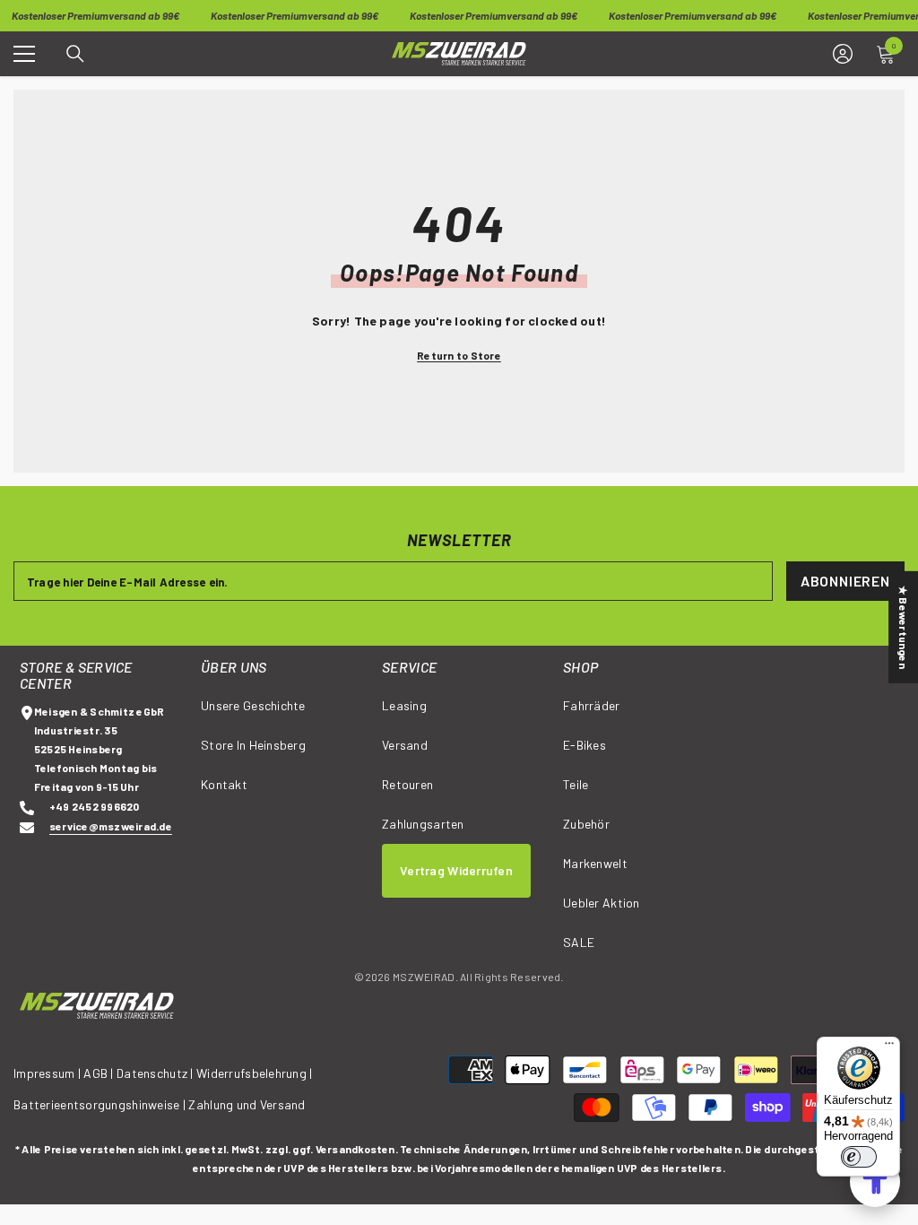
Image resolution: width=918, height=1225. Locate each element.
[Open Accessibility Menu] (875, 1182)
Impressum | (47, 1073)
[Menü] (889, 1047)
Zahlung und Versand (246, 1104)
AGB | (100, 1073)
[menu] (24, 54)
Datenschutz (152, 1073)
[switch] (859, 1157)
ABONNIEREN (845, 580)
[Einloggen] (843, 54)
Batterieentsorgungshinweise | (100, 1104)
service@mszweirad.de (110, 826)
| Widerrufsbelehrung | (251, 1073)
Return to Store (459, 355)
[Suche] (75, 54)
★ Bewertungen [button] (903, 627)
